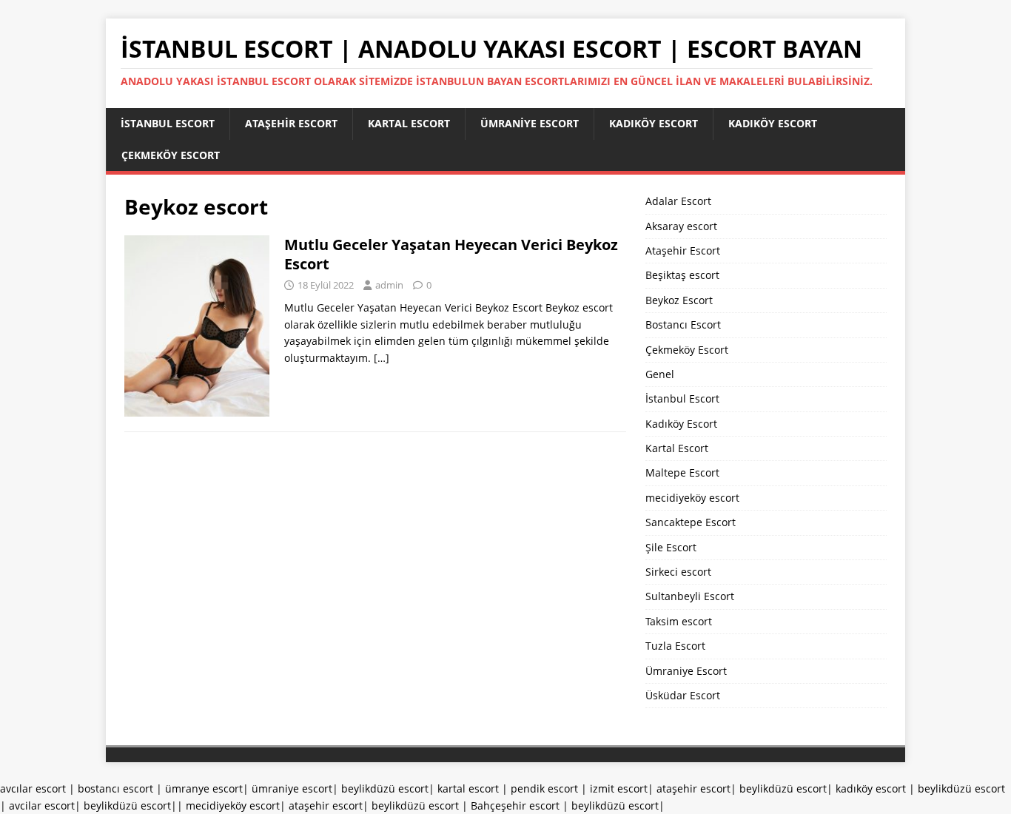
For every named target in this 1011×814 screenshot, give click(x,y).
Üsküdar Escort (682, 695)
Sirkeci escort (678, 572)
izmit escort (619, 788)
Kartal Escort (409, 123)
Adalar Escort (678, 201)
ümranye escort (204, 788)
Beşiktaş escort (682, 275)
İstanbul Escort (168, 123)
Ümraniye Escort (529, 123)
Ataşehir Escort (291, 123)
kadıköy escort (871, 788)
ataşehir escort (693, 788)
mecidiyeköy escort (692, 498)
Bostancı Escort (683, 324)
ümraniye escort (292, 788)
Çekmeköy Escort (170, 155)
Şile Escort (670, 547)
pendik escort (544, 788)
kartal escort (468, 788)
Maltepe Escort (682, 472)
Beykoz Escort (679, 300)
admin (389, 285)
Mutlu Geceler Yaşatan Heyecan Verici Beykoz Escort (451, 254)
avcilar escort (42, 805)
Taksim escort (678, 621)
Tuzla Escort (675, 646)
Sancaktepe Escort (690, 522)
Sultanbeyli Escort (689, 596)
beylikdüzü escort (385, 788)
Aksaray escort (681, 226)
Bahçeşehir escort (515, 805)
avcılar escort (33, 788)
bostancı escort (115, 788)
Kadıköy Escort (653, 123)
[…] (381, 358)
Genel (659, 374)
